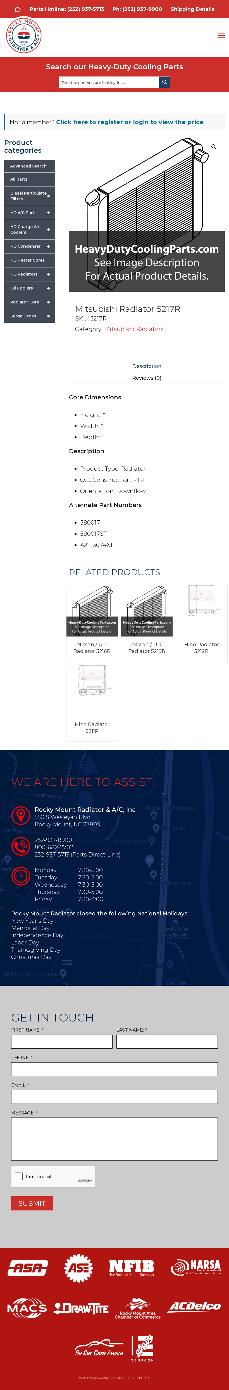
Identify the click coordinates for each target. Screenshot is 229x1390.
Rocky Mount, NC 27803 (67, 824)
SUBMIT (32, 1203)
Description (146, 366)
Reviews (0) (146, 378)
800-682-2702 (54, 847)
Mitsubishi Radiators (134, 329)
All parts (18, 179)
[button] (214, 147)
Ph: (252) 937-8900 (137, 9)
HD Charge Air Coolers (30, 229)
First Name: (27, 1030)
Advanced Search (28, 166)
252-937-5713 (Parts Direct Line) (78, 854)
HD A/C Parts (30, 212)
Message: (24, 1113)
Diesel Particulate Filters (30, 196)
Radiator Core (30, 302)
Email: (20, 1085)
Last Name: (131, 1030)
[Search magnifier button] (164, 82)
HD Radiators (30, 274)
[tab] (147, 366)
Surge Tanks (30, 316)
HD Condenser (30, 246)
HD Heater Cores (27, 260)
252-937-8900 (53, 840)
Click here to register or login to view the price (130, 122)
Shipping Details (192, 9)
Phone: (22, 1057)
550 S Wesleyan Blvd (63, 817)
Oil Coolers (30, 288)
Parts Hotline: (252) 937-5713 (67, 9)
